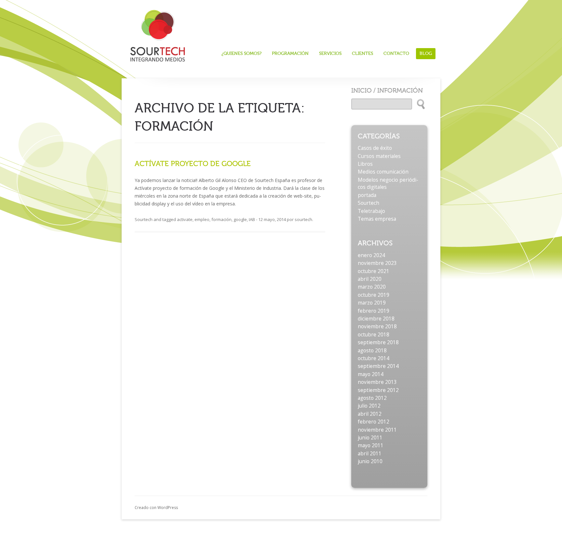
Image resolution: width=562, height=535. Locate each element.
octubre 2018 (373, 334)
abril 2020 (369, 279)
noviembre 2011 (377, 429)
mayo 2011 (370, 445)
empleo (201, 219)
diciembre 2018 (376, 318)
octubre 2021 (373, 271)
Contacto (396, 53)
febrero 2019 (373, 310)
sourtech (303, 219)
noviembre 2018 (377, 326)
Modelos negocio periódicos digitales (388, 183)
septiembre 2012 (378, 390)
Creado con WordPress (156, 507)
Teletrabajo (371, 211)
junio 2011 (370, 437)
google (240, 219)
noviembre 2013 (377, 382)
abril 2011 (369, 453)
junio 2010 (370, 461)
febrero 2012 (373, 421)
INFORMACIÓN (400, 90)
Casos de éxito (375, 148)
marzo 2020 (372, 286)
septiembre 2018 (378, 342)
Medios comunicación (383, 171)
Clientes (362, 53)
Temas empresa (377, 218)
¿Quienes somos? (241, 53)
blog (426, 53)
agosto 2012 (372, 398)
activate (185, 219)
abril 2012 (369, 414)
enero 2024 (371, 255)
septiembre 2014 (378, 366)
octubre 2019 (373, 295)
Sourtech (144, 219)
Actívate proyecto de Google (193, 164)
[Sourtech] (157, 33)
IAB (252, 219)
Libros (365, 164)
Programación (290, 53)
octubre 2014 (373, 358)
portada (367, 195)
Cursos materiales (379, 156)
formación (221, 219)
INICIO (361, 90)
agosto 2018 (372, 350)
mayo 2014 (370, 374)
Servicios (330, 53)
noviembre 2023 (377, 263)
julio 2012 (369, 405)
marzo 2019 (372, 302)
